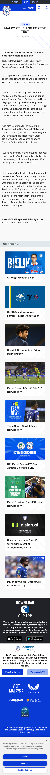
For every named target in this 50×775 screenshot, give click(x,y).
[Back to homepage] (6, 10)
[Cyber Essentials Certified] (25, 712)
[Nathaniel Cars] (16, 700)
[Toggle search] (39, 7)
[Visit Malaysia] (16, 688)
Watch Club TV (38, 672)
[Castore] (34, 688)
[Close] (46, 740)
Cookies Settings (25, 770)
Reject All (25, 763)
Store (35, 2)
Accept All (25, 756)
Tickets (15, 2)
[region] (25, 756)
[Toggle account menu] (46, 7)
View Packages (12, 672)
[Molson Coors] (34, 700)
